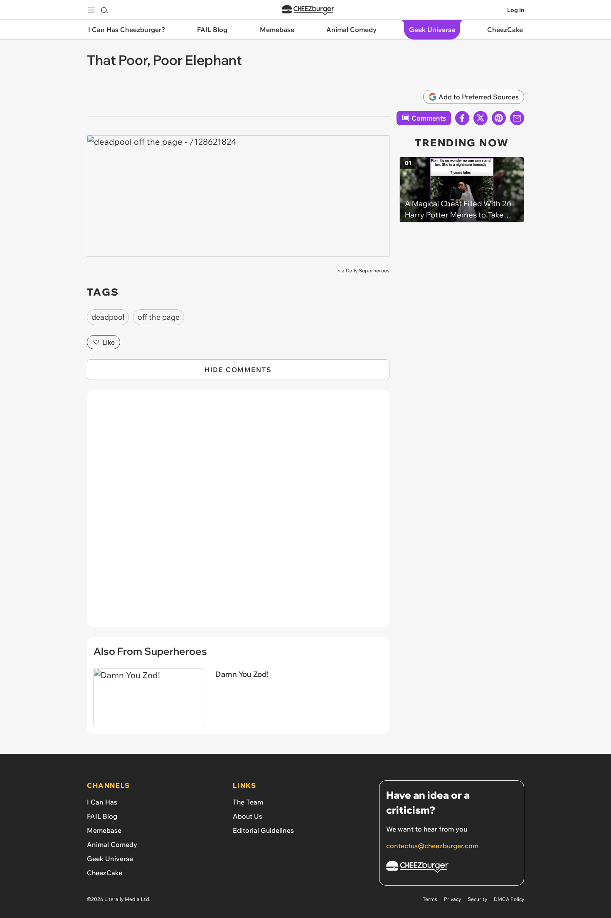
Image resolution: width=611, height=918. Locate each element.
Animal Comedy (112, 844)
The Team (248, 802)
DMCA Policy (509, 899)
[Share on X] (480, 118)
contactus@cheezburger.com (432, 846)
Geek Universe (110, 858)
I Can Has (102, 802)
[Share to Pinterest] (499, 118)
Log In (515, 10)
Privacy (452, 899)
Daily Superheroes (367, 270)
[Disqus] (238, 513)
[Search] (104, 10)
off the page (159, 317)
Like (108, 342)
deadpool (107, 317)
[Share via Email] (517, 118)
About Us (247, 816)
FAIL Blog (102, 816)
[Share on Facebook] (462, 118)
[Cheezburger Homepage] (308, 10)
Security (477, 899)
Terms (430, 899)
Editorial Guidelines (263, 830)
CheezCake (104, 873)
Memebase (104, 830)
